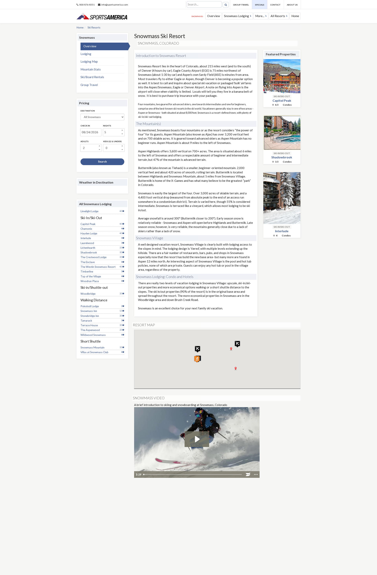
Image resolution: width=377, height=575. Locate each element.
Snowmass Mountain (92, 347)
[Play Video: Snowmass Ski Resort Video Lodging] (197, 439)
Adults (85, 141)
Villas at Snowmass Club (94, 352)
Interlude (86, 238)
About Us (292, 5)
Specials (259, 5)
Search (102, 161)
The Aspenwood (90, 330)
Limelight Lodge (89, 211)
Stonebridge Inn (90, 315)
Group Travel (241, 5)
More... (259, 16)
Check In (85, 125)
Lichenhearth (88, 247)
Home (295, 16)
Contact (275, 5)
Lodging (86, 54)
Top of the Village (91, 276)
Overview (213, 16)
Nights (107, 125)
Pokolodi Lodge (90, 306)
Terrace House (89, 325)
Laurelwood (87, 243)
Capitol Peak (88, 224)
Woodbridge (88, 293)
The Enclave (88, 262)
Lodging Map (89, 61)
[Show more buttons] (256, 474)
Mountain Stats (91, 69)
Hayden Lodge (89, 233)
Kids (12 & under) (112, 141)
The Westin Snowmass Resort (98, 266)
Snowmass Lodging (236, 16)
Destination (88, 111)
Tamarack (86, 320)
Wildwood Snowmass (93, 334)
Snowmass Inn (89, 311)
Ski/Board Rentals (92, 77)
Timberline (87, 271)
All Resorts (278, 16)
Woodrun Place (90, 281)
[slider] (193, 474)
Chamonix (86, 228)
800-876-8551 (87, 4)
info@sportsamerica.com (114, 4)
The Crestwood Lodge (93, 257)
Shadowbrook (89, 252)
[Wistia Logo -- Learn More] (248, 474)
